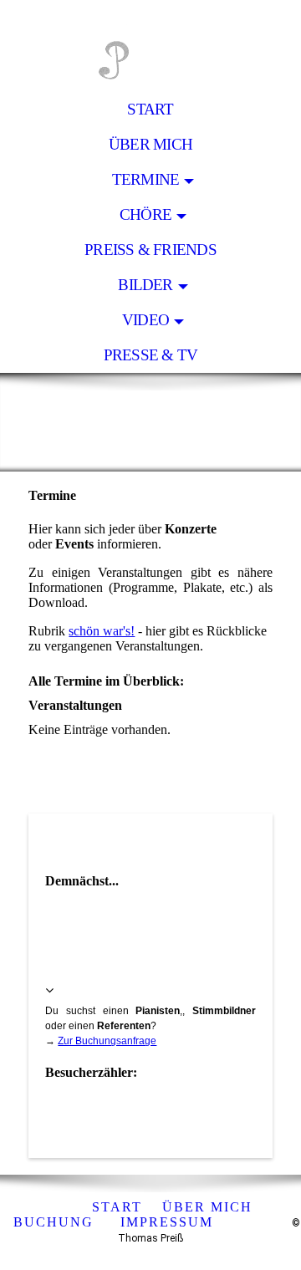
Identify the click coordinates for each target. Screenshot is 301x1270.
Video (145, 320)
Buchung (53, 1222)
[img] (150, 46)
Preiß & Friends (150, 249)
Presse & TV (151, 355)
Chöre (145, 214)
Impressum (166, 1222)
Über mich (150, 144)
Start (150, 109)
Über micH (207, 1207)
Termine (146, 179)
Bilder (145, 284)
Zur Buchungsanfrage (107, 1041)
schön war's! (102, 631)
